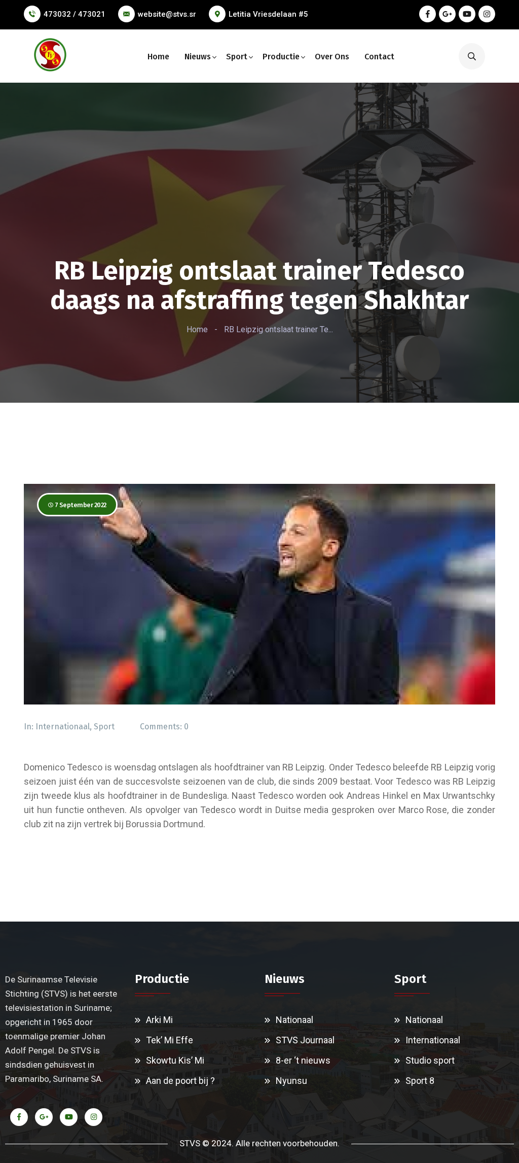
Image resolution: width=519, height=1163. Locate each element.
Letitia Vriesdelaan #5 (268, 14)
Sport (236, 56)
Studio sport (430, 1060)
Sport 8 (419, 1080)
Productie (281, 56)
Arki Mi (159, 1019)
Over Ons (332, 56)
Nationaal (294, 1019)
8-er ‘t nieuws (303, 1060)
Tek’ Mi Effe (169, 1040)
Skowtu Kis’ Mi (175, 1060)
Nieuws (197, 56)
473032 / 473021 (74, 14)
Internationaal (62, 726)
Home (158, 56)
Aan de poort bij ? (180, 1080)
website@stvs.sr (167, 14)
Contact (379, 56)
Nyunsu (291, 1080)
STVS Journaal (305, 1040)
